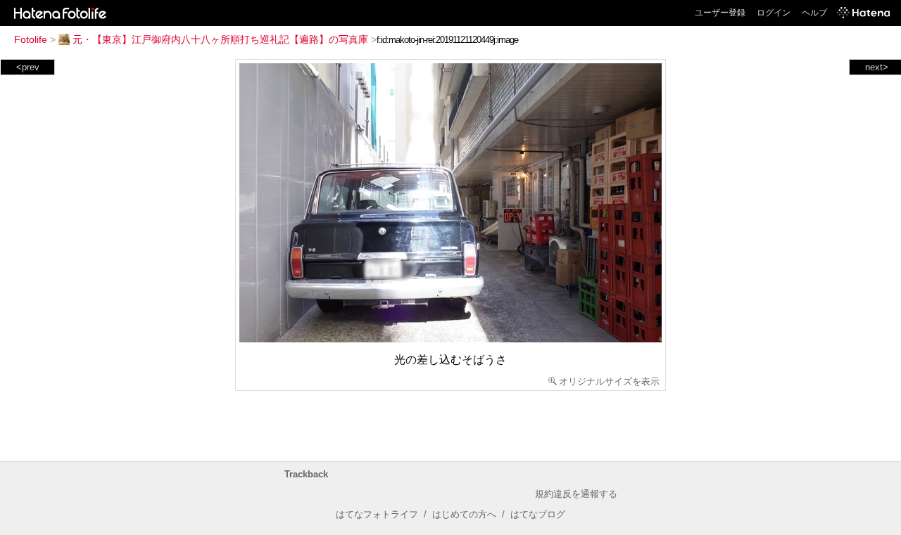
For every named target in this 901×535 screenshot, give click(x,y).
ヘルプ (814, 13)
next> (876, 67)
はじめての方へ (464, 514)
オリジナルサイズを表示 (609, 381)
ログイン (773, 13)
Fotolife (30, 39)
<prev (27, 67)
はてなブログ (537, 514)
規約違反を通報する (576, 494)
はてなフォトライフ (377, 514)
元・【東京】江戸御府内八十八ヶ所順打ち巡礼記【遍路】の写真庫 (220, 39)
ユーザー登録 (720, 13)
